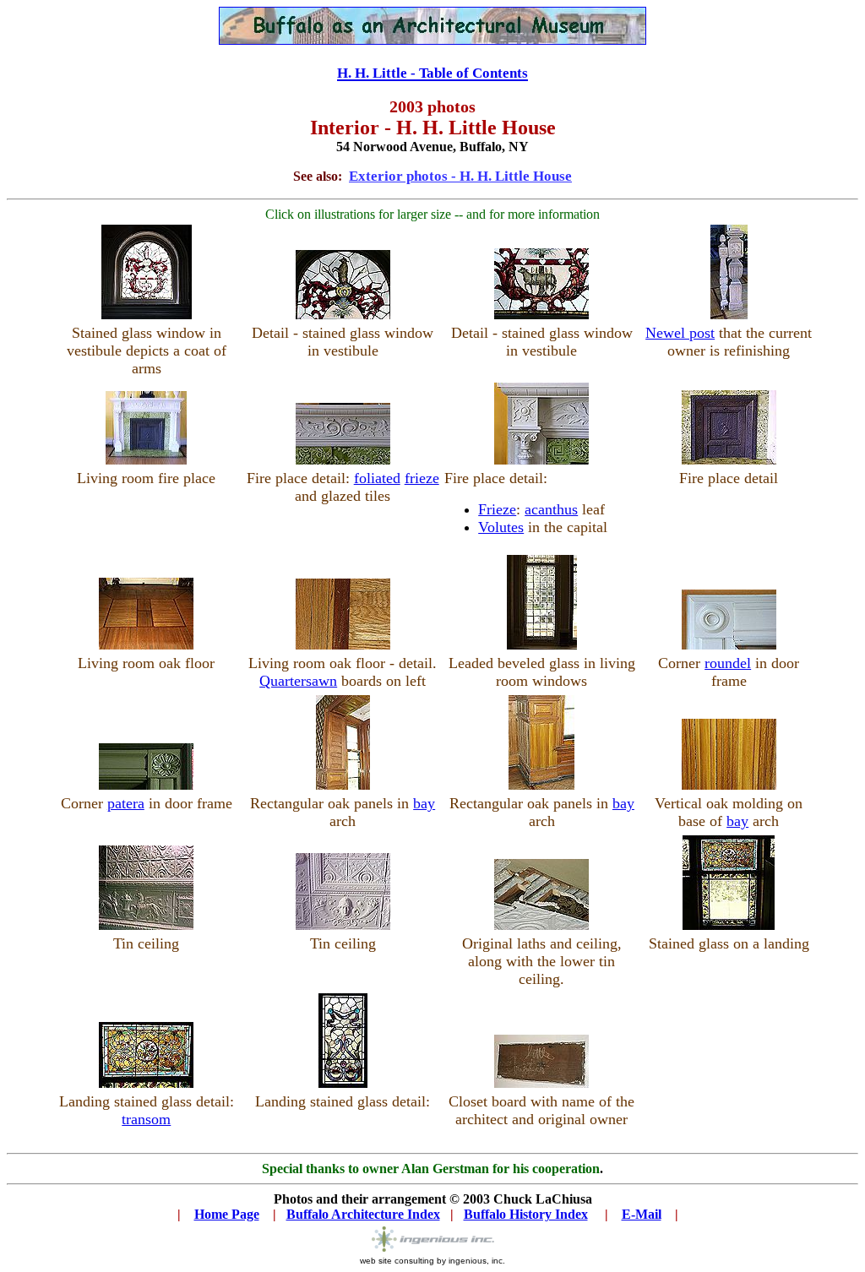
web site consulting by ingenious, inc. (432, 1260)
